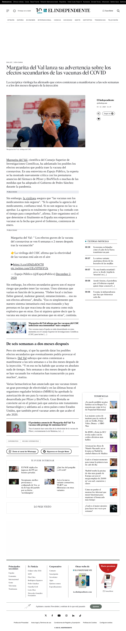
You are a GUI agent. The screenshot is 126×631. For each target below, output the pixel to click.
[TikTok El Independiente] (80, 616)
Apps (51, 580)
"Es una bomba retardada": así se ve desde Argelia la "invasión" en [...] (104, 272)
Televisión (113, 20)
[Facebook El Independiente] (52, 616)
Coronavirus (13, 441)
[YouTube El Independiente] (59, 616)
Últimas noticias (18, 2)
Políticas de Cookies (90, 622)
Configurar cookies (106, 622)
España (20, 20)
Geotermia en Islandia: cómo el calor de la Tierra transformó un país (103, 249)
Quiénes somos (55, 584)
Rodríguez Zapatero (35, 580)
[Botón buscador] (118, 11)
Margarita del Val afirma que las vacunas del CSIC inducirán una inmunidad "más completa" (54, 324)
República (62, 2)
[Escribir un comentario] (99, 119)
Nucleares (86, 2)
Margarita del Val (16, 159)
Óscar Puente (34, 2)
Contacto (52, 571)
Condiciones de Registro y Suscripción (67, 622)
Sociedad (67, 20)
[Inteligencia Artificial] (82, 587)
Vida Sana (18, 62)
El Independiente (105, 100)
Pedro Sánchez (33, 584)
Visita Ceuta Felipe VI (74, 2)
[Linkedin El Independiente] (73, 616)
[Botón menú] (7, 11)
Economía (30, 20)
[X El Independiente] (46, 616)
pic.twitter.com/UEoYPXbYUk (29, 268)
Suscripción (53, 574)
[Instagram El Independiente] (66, 616)
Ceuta (27, 2)
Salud (9, 62)
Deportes (87, 20)
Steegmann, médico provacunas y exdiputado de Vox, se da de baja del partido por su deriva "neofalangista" (30, 486)
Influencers (105, 2)
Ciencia (57, 20)
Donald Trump (96, 2)
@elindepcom (102, 103)
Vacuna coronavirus (30, 441)
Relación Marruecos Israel (49, 2)
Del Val (22, 358)
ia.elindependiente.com (82, 592)
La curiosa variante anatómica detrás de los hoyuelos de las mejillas (103, 261)
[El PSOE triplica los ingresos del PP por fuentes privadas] (14, 470)
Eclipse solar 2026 (34, 571)
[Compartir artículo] (99, 113)
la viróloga (29, 198)
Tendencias (100, 20)
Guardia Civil (33, 587)
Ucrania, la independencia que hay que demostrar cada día (104, 294)
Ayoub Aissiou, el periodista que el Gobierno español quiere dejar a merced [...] (105, 283)
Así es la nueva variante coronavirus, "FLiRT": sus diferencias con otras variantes (65, 485)
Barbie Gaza (114, 2)
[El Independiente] (63, 10)
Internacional (44, 20)
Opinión (10, 20)
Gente (77, 20)
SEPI (30, 574)
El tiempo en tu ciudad (24, 11)
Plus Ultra (31, 577)
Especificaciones (55, 587)
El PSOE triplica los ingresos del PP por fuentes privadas (29, 470)
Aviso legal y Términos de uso (41, 622)
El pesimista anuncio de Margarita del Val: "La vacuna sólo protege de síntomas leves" (52, 423)
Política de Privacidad (21, 622)
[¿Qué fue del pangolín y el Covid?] (49, 470)
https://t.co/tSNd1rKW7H (28, 264)
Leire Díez (32, 590)
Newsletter (53, 577)
